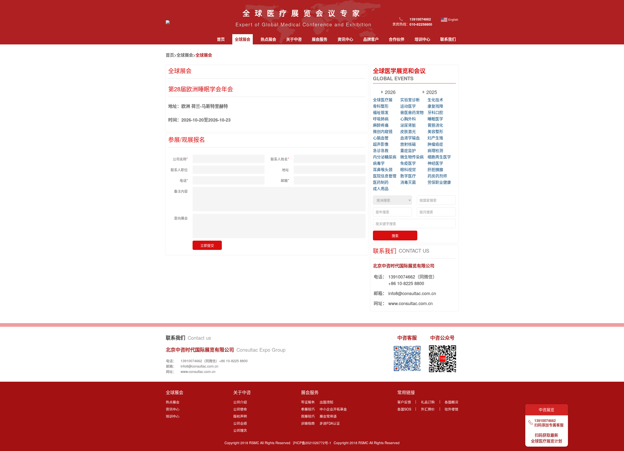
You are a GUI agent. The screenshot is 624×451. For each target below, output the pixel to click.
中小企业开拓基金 (333, 409)
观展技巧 (308, 416)
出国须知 (326, 402)
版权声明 (240, 416)
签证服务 (308, 402)
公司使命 (240, 409)
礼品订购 (428, 402)
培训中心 (422, 39)
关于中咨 (294, 39)
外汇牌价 (428, 409)
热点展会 (268, 39)
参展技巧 (308, 409)
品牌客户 (371, 39)
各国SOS (404, 409)
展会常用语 (328, 416)
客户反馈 (404, 402)
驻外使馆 (451, 409)
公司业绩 (240, 423)
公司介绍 (240, 402)
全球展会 (242, 39)
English (453, 19)
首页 (221, 39)
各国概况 (451, 402)
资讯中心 (345, 39)
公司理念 (240, 430)
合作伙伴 (396, 39)
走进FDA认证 (330, 423)
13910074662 (545, 420)
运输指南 (308, 423)
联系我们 (448, 39)
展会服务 (319, 39)
